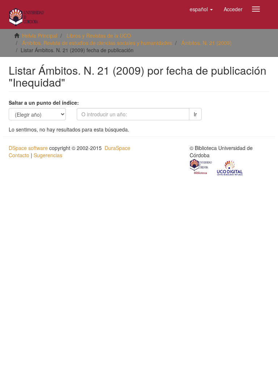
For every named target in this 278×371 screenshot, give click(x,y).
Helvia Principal (39, 35)
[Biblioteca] (201, 167)
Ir (195, 114)
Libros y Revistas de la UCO (99, 35)
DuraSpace (117, 147)
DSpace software (28, 147)
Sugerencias (48, 155)
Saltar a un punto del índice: (44, 102)
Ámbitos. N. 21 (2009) (206, 42)
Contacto (19, 155)
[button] (201, 9)
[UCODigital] (230, 167)
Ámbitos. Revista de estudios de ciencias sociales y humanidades (97, 42)
